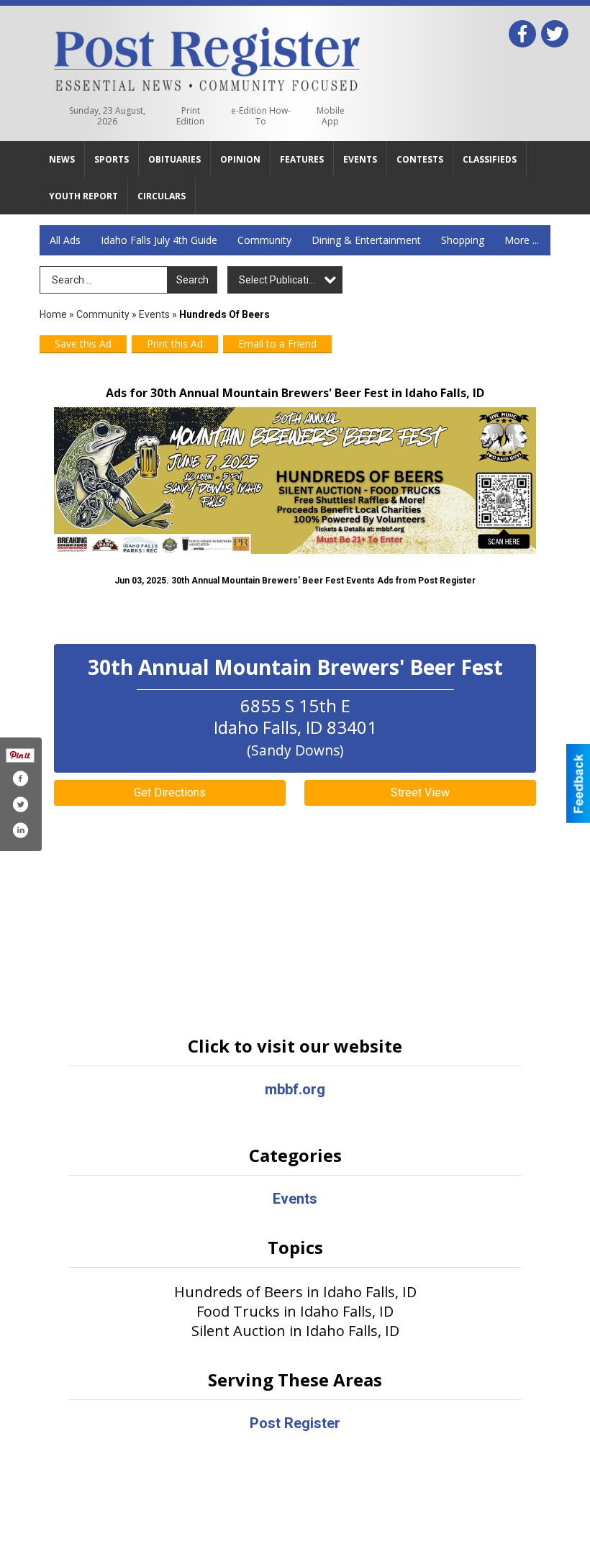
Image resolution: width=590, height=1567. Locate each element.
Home (53, 314)
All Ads (65, 240)
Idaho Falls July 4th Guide (159, 240)
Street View (420, 792)
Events (155, 314)
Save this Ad (83, 343)
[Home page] (207, 56)
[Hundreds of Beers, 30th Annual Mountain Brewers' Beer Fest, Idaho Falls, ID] (295, 480)
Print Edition (190, 115)
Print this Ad (175, 343)
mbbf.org (295, 1089)
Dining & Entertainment (366, 240)
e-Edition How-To (261, 115)
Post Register (295, 1423)
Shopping (462, 240)
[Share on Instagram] (20, 830)
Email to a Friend (277, 343)
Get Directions (170, 792)
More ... (521, 240)
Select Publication (279, 280)
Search (192, 280)
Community (264, 240)
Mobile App (331, 115)
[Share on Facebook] (20, 778)
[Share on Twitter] (20, 804)
